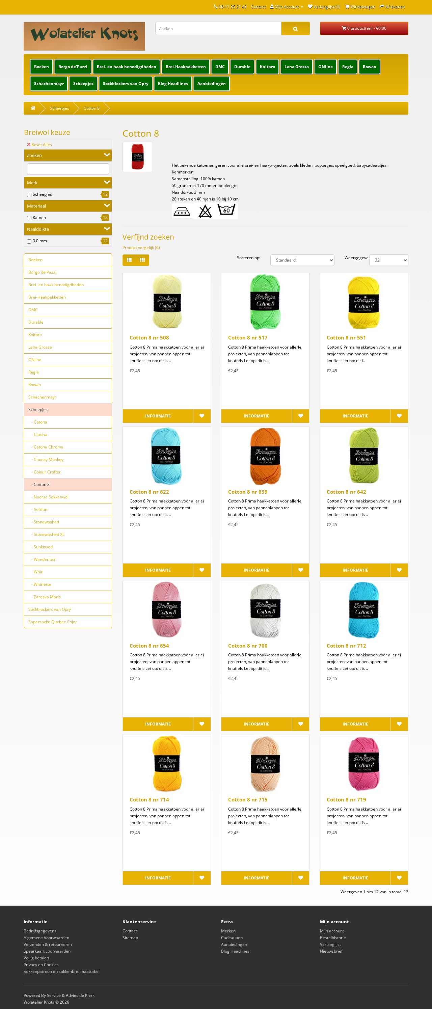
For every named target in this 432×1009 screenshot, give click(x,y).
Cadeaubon (232, 937)
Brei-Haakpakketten (186, 67)
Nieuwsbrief (331, 951)
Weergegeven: (352, 258)
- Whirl (36, 572)
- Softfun (37, 509)
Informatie (158, 416)
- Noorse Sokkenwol (48, 497)
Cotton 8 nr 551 (346, 337)
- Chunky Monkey (45, 459)
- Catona (37, 422)
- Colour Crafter (44, 472)
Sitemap (130, 937)
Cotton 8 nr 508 (149, 337)
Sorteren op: (248, 258)
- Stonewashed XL (46, 534)
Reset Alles (41, 144)
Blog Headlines (173, 83)
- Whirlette (39, 584)
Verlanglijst (330, 944)
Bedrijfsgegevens (40, 931)
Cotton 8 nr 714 (149, 799)
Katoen (39, 217)
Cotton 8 (92, 108)
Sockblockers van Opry (125, 83)
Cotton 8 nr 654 (149, 645)
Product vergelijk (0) (141, 247)
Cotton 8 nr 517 (248, 337)
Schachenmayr (49, 83)
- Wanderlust (41, 559)
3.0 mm (40, 241)
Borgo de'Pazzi (72, 67)
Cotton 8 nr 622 (149, 491)
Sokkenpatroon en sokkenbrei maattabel (62, 971)
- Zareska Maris (44, 597)
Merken (228, 931)
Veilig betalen (36, 958)
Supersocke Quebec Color (52, 622)
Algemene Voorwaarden (46, 937)
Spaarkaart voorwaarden (47, 951)
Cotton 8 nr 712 (346, 645)
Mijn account (332, 931)
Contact (258, 6)
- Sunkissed (40, 547)
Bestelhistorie (333, 937)
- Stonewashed (43, 522)
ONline (325, 67)
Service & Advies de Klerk (70, 995)
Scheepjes (83, 83)
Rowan (369, 67)
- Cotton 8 (39, 484)
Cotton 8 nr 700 (248, 645)
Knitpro (267, 67)
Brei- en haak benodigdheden (126, 67)
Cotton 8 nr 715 (248, 799)
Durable (242, 67)
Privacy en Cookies (41, 964)
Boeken (41, 67)
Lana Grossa (297, 67)
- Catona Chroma (45, 447)
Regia (347, 67)
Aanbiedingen (211, 83)
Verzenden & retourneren (48, 944)
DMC (220, 67)
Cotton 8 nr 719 (346, 799)
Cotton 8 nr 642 (346, 491)
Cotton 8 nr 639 (248, 491)
